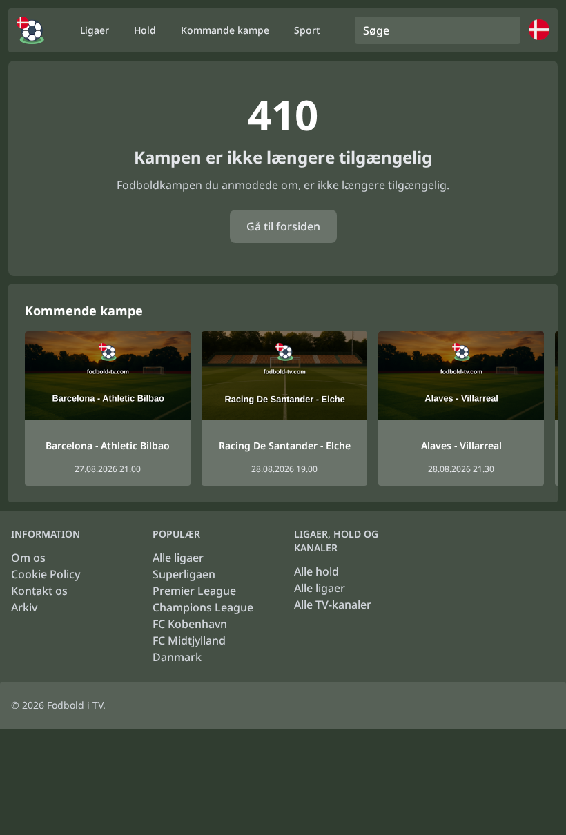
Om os (28, 557)
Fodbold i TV (75, 704)
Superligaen (184, 574)
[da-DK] (30, 30)
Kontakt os (39, 590)
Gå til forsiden (283, 226)
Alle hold (316, 571)
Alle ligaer (178, 557)
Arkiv (24, 607)
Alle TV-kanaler (332, 604)
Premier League (194, 590)
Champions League (203, 607)
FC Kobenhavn (190, 623)
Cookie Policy (45, 574)
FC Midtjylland (189, 640)
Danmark (177, 657)
